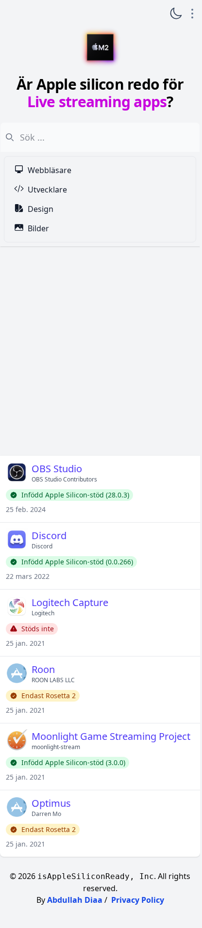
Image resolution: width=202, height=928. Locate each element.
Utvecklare (47, 189)
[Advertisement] (100, 351)
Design (40, 209)
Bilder (38, 228)
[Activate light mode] (176, 13)
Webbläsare (49, 170)
